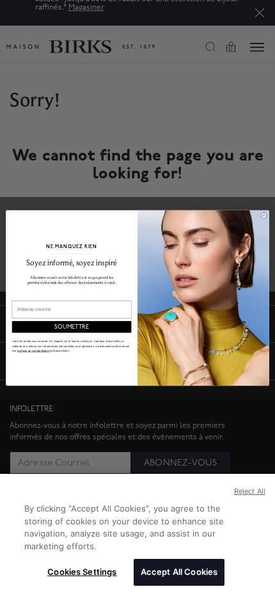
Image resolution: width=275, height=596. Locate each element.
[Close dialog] (264, 215)
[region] (137, 535)
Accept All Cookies (179, 572)
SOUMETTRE (71, 327)
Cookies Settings (81, 572)
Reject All (249, 491)
